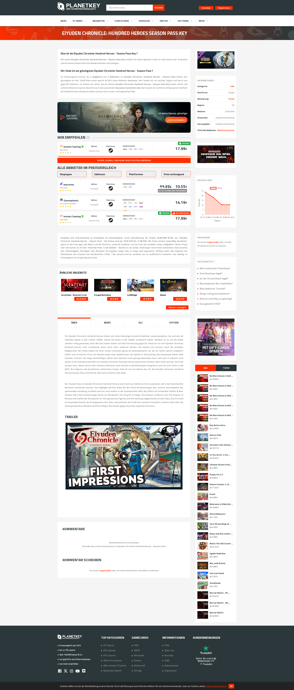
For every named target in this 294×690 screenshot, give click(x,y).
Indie (232, 86)
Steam (231, 98)
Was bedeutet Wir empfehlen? (216, 283)
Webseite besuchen (225, 130)
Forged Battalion (102, 295)
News (63, 20)
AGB (167, 660)
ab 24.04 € (81, 298)
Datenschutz (172, 665)
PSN (136, 645)
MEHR (202, 20)
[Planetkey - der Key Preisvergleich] (78, 11)
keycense (68, 184)
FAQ (167, 645)
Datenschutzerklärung (216, 686)
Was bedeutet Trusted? (212, 288)
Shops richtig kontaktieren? (215, 293)
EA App (137, 670)
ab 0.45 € (114, 298)
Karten (164, 20)
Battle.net (139, 665)
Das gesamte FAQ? (210, 303)
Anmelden (206, 7)
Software (183, 20)
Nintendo (139, 655)
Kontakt (169, 655)
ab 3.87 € (147, 298)
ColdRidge (132, 295)
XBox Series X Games (114, 665)
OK (231, 686)
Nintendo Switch (112, 670)
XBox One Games (112, 660)
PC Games (78, 20)
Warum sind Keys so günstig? (216, 298)
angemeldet (213, 242)
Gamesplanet (70, 200)
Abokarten (98, 20)
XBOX (137, 650)
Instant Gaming (72, 146)
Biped (163, 295)
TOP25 (226, 367)
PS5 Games (109, 655)
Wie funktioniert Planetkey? (215, 268)
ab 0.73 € (180, 298)
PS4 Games (109, 650)
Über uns (169, 650)
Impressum (171, 670)
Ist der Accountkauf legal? (214, 278)
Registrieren (224, 7)
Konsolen (144, 20)
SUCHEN (159, 7)
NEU (206, 367)
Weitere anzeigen (177, 307)
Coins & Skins (122, 20)
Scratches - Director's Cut (74, 295)
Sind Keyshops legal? (211, 273)
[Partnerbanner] (215, 154)
